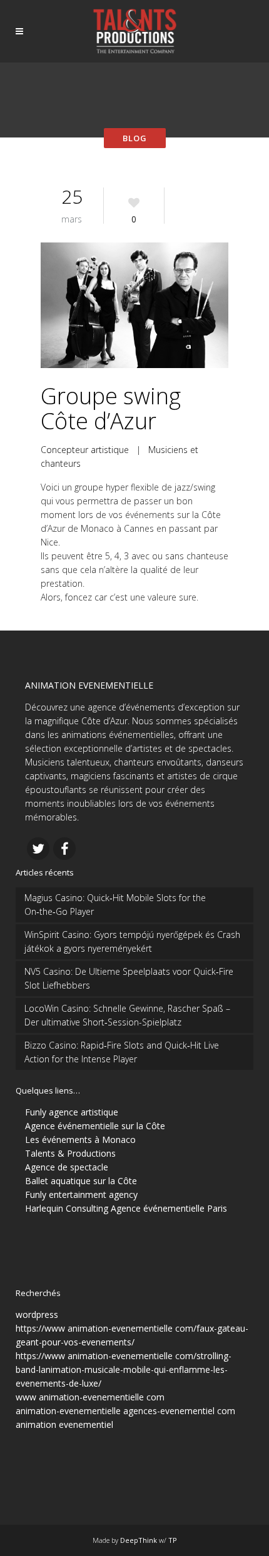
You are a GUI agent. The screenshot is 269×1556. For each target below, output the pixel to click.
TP (172, 1540)
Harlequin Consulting (66, 1208)
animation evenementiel (64, 1424)
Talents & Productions (70, 1153)
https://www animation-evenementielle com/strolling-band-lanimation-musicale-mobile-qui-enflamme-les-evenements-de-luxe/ (123, 1369)
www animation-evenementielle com (90, 1397)
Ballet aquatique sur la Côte (81, 1181)
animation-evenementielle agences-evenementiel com (125, 1411)
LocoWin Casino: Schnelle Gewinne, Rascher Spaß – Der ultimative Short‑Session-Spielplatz (127, 1015)
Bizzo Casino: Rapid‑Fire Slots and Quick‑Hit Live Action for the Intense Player (121, 1052)
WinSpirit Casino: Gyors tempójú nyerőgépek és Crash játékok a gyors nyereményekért (132, 941)
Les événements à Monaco (80, 1139)
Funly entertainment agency (81, 1194)
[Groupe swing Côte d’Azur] (134, 305)
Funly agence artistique (71, 1112)
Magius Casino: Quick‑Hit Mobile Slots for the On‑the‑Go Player (115, 904)
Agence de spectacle (66, 1167)
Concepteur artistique (85, 450)
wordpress (37, 1314)
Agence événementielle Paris (169, 1208)
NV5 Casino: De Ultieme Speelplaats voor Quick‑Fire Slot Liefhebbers (128, 978)
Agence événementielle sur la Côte (95, 1126)
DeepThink (138, 1540)
